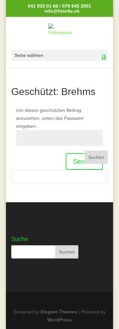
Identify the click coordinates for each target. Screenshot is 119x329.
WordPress (59, 319)
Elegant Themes (59, 311)
